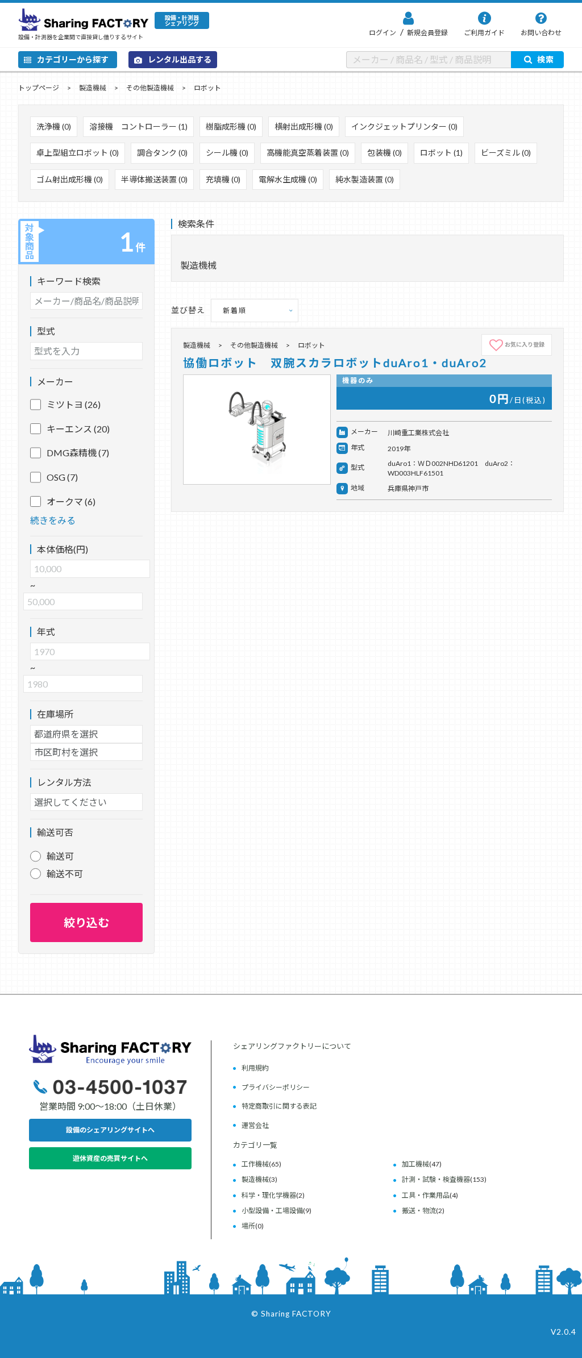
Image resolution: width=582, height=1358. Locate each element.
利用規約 (255, 1068)
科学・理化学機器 (269, 1195)
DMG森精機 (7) (78, 452)
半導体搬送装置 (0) (154, 179)
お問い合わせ (541, 32)
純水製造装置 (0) (364, 179)
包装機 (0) (384, 152)
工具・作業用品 (426, 1195)
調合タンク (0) (162, 152)
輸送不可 (65, 873)
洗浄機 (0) (53, 126)
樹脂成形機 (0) (231, 126)
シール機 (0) (227, 152)
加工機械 (415, 1164)
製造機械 (92, 88)
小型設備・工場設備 (272, 1210)
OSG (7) (62, 477)
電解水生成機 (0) (288, 179)
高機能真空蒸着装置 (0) (308, 152)
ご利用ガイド (484, 32)
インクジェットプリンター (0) (404, 126)
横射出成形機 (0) (304, 126)
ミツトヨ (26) (74, 404)
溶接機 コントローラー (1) (138, 126)
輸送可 (60, 856)
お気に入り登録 (524, 344)
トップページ (38, 88)
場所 (248, 1226)
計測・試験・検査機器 (436, 1179)
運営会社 (255, 1125)
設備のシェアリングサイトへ (110, 1130)
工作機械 (255, 1164)
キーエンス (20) (78, 428)
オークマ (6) (71, 501)
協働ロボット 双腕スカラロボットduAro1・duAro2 (335, 362)
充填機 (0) (223, 179)
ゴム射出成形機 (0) (69, 179)
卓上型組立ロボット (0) (77, 152)
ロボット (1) (441, 152)
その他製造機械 (150, 88)
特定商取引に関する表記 (279, 1106)
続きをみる (53, 520)
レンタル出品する (179, 59)
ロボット (207, 88)
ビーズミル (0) (506, 152)
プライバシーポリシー (276, 1087)
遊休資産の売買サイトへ (110, 1158)
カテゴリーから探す (73, 59)
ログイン (382, 32)
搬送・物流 (419, 1210)
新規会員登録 (427, 32)
